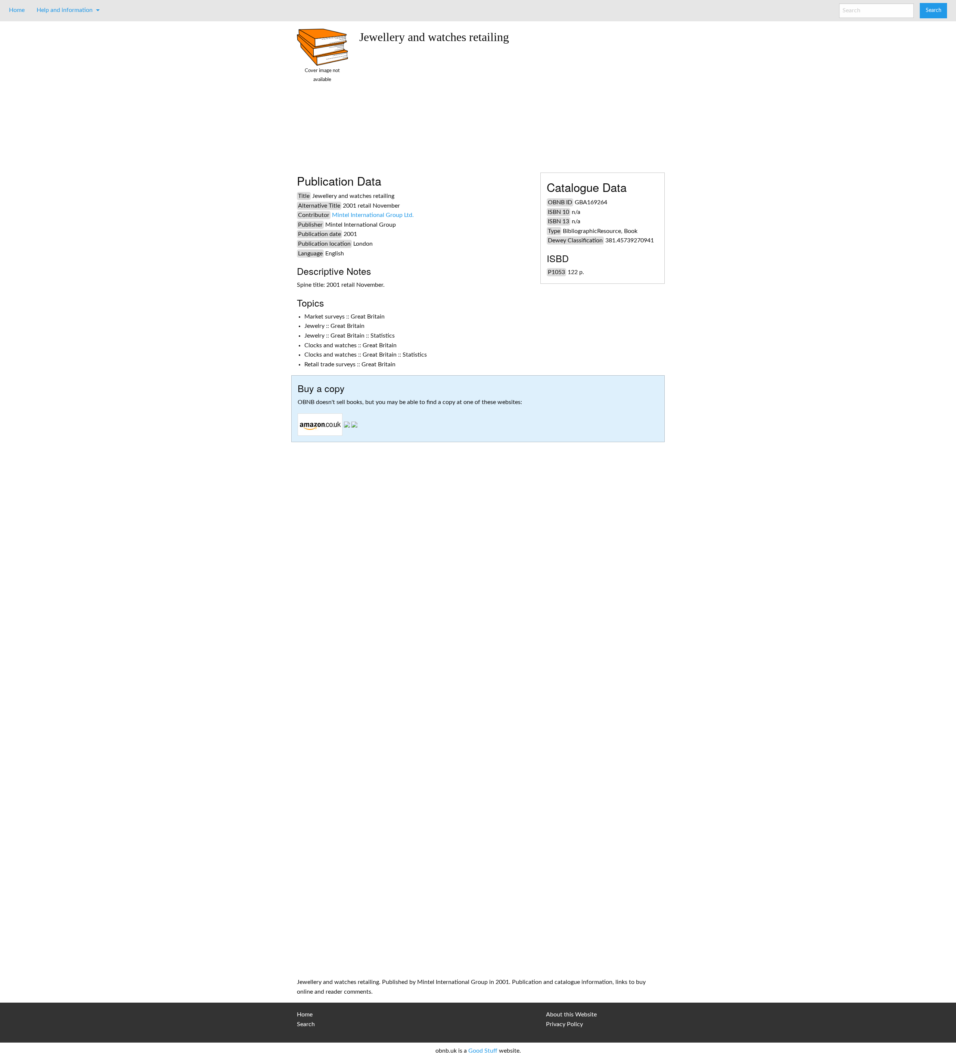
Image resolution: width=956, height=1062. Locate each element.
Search (306, 1024)
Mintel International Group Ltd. (373, 215)
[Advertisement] (509, 105)
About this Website (571, 1015)
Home (17, 10)
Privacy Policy (564, 1024)
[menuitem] (17, 10)
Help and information (65, 10)
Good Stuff (482, 1051)
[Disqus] (478, 670)
